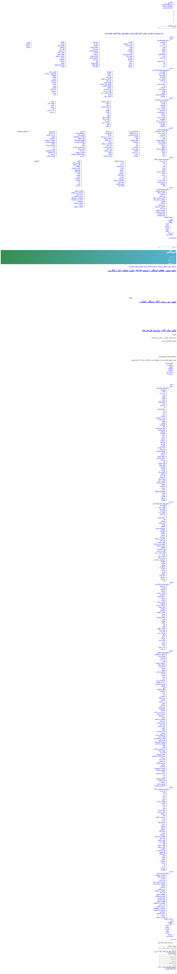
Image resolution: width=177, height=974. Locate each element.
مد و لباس (52, 133)
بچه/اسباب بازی (133, 131)
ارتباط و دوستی (160, 140)
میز (54, 147)
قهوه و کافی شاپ (79, 140)
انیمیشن (162, 194)
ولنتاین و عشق (78, 206)
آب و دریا (162, 136)
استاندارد (170, 365)
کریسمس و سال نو (79, 147)
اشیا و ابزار (162, 143)
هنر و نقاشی (51, 152)
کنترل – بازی (106, 122)
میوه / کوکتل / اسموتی (78, 154)
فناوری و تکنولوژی (79, 136)
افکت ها (162, 77)
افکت (163, 50)
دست (136, 154)
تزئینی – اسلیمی (128, 43)
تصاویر (171, 128)
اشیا (164, 47)
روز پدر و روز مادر (106, 136)
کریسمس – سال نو (50, 73)
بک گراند (162, 57)
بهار (164, 63)
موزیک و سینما (50, 145)
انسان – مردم (161, 108)
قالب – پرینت (107, 91)
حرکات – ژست (160, 121)
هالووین (27, 43)
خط (164, 185)
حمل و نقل (129, 56)
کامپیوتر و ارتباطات (77, 192)
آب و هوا (162, 101)
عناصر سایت (94, 56)
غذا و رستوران (107, 156)
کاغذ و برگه (61, 45)
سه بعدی (95, 42)
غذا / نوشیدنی (107, 89)
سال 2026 (121, 175)
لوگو (108, 124)
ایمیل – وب (161, 78)
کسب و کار (61, 52)
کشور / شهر (60, 54)
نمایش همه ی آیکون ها (162, 100)
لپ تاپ (82, 156)
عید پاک (95, 59)
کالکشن (170, 220)
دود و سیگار (120, 166)
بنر (164, 59)
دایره (122, 163)
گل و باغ (61, 49)
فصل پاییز (121, 185)
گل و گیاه (77, 171)
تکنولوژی (130, 50)
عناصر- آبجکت (107, 86)
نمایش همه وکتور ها (163, 40)
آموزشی (162, 42)
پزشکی (163, 114)
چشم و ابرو (161, 180)
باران (163, 156)
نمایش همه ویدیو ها (163, 189)
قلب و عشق (76, 164)
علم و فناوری (161, 213)
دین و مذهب (161, 205)
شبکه (108, 105)
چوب (136, 143)
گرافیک (62, 47)
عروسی (95, 54)
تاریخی (163, 115)
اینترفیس (162, 110)
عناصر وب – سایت (105, 84)
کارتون (62, 43)
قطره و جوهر (79, 191)
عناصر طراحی (93, 57)
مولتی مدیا (51, 103)
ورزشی (27, 45)
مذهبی (62, 57)
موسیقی (80, 201)
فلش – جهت (106, 117)
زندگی (110, 142)
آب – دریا (162, 45)
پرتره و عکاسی (133, 133)
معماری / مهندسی (49, 140)
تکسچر (130, 49)
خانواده (136, 150)
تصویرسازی (129, 45)
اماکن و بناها (161, 192)
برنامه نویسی (161, 61)
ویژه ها (170, 233)
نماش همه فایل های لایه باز (160, 70)
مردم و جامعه (51, 135)
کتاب (83, 145)
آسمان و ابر (161, 133)
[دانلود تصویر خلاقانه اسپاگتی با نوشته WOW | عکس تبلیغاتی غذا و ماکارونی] (152, 266)
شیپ (108, 108)
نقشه (62, 66)
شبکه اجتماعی (93, 50)
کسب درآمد (169, 363)
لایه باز (171, 68)
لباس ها (107, 121)
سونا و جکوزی (107, 147)
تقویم (131, 47)
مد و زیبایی (79, 194)
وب (171, 219)
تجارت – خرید (161, 117)
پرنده (163, 175)
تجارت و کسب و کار (159, 198)
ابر (164, 164)
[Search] (158, 247)
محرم (62, 63)
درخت (122, 164)
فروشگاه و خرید (80, 133)
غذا (97, 61)
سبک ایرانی (169, 234)
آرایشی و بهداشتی (159, 131)
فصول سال (81, 135)
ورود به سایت (172, 953)
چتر (137, 145)
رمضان (130, 64)
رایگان (171, 222)
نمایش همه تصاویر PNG (161, 159)
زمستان (130, 66)
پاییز (164, 64)
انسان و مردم (161, 171)
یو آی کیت (53, 89)
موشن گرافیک (78, 203)
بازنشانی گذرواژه (171, 951)
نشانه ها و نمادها (59, 64)
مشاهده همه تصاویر (163, 129)
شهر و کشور (107, 82)
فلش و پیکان (76, 163)
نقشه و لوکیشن (50, 150)
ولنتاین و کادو (51, 156)
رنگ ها (109, 73)
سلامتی (95, 45)
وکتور (171, 38)
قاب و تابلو (81, 138)
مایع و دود (52, 131)
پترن (163, 66)
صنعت (110, 152)
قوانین (171, 367)
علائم (108, 112)
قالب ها (95, 66)
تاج (164, 177)
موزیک (62, 61)
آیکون (163, 43)
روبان (131, 61)
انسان (163, 49)
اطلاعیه (170, 368)
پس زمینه (162, 196)
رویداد (131, 63)
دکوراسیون (108, 133)
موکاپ (54, 77)
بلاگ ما (170, 2)
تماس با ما (169, 372)
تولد (131, 52)
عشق (110, 154)
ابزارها (163, 107)
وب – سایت (50, 110)
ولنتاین (28, 47)
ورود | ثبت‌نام (172, 25)
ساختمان (162, 126)
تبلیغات (170, 370)
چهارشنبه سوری (128, 54)
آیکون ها (162, 71)
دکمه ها (130, 59)
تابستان (130, 42)
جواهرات (135, 142)
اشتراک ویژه (172, 237)
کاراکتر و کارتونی (79, 142)
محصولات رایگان (167, 6)
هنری (52, 108)
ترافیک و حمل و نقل (159, 199)
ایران (163, 52)
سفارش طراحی (168, 7)
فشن (108, 115)
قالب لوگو (95, 64)
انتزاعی (163, 150)
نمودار (52, 107)
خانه (171, 36)
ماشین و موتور (59, 56)
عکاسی (62, 42)
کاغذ (83, 143)
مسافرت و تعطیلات (77, 198)
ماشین (78, 175)
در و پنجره (135, 152)
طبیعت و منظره (160, 212)
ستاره (122, 177)
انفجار (163, 173)
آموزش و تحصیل (160, 191)
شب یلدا (95, 49)
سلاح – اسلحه (105, 101)
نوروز (28, 42)
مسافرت (61, 59)
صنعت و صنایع (160, 210)
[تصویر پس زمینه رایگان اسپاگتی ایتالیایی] (154, 298)
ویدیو (171, 187)
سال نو (96, 43)
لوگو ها (54, 75)
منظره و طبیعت (50, 142)
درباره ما (170, 374)
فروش (82, 131)
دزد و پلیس (108, 131)
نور (79, 182)
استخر (163, 147)
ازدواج (163, 145)
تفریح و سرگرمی (133, 135)
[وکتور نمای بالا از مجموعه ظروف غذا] (154, 326)
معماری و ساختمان (77, 199)
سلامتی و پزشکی (106, 78)
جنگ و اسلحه (134, 140)
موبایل (53, 143)
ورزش (81, 205)
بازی (163, 56)
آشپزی (163, 103)
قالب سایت (94, 63)
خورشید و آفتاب (119, 161)
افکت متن (162, 75)
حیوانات (130, 57)
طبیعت (96, 52)
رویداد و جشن (107, 138)
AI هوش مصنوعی (22, 131)
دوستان (136, 156)
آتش (164, 138)
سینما (108, 103)
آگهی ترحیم (161, 73)
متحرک (54, 82)
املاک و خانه (161, 142)
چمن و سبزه (161, 182)
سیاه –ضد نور (94, 47)
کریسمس (61, 50)
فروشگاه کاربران (167, 4)
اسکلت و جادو (161, 149)
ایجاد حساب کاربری (171, 968)
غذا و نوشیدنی (161, 215)
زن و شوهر (108, 140)
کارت (109, 94)
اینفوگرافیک (161, 54)
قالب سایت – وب (106, 93)
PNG (171, 157)
